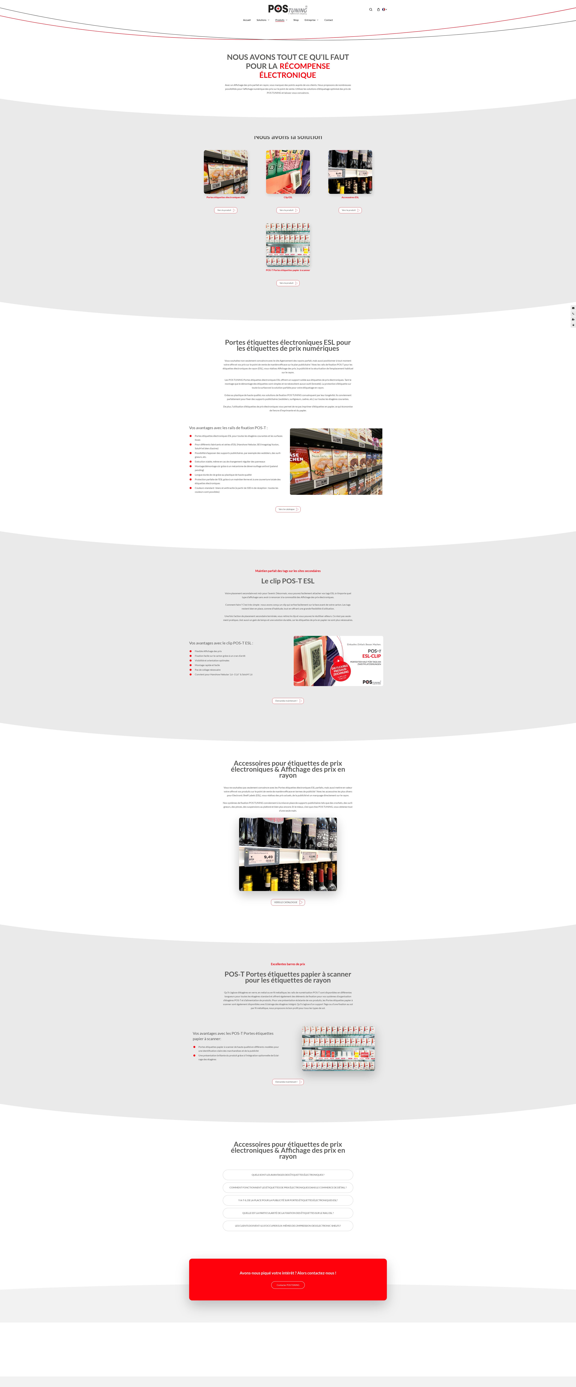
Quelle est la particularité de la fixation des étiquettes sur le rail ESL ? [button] (288, 1212)
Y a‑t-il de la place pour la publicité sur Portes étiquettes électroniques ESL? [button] (288, 1200)
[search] (371, 9)
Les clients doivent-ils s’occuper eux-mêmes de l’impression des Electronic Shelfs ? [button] (288, 1225)
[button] (225, 210)
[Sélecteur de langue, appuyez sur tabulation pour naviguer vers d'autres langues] (383, 9)
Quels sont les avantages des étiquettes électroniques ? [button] (288, 1174)
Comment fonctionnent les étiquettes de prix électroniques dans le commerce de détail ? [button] (288, 1187)
